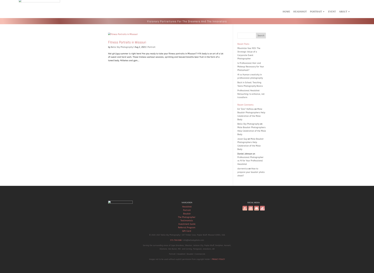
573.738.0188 (175, 240)
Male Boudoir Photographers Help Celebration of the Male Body (251, 131)
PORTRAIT (316, 11)
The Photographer (187, 217)
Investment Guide (186, 224)
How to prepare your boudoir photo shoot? (251, 172)
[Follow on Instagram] (250, 208)
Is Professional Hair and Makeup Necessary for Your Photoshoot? (250, 66)
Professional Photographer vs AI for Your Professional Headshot (250, 161)
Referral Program (187, 227)
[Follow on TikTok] (262, 208)
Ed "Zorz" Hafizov (245, 109)
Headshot (187, 207)
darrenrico (242, 168)
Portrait (151, 47)
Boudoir (187, 214)
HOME (286, 11)
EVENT (332, 11)
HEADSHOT (300, 11)
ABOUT (343, 11)
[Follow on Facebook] (245, 208)
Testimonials (187, 220)
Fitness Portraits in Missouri (127, 42)
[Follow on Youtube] (256, 208)
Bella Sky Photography (122, 47)
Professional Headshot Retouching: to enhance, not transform (251, 94)
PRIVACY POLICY (218, 259)
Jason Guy (242, 139)
